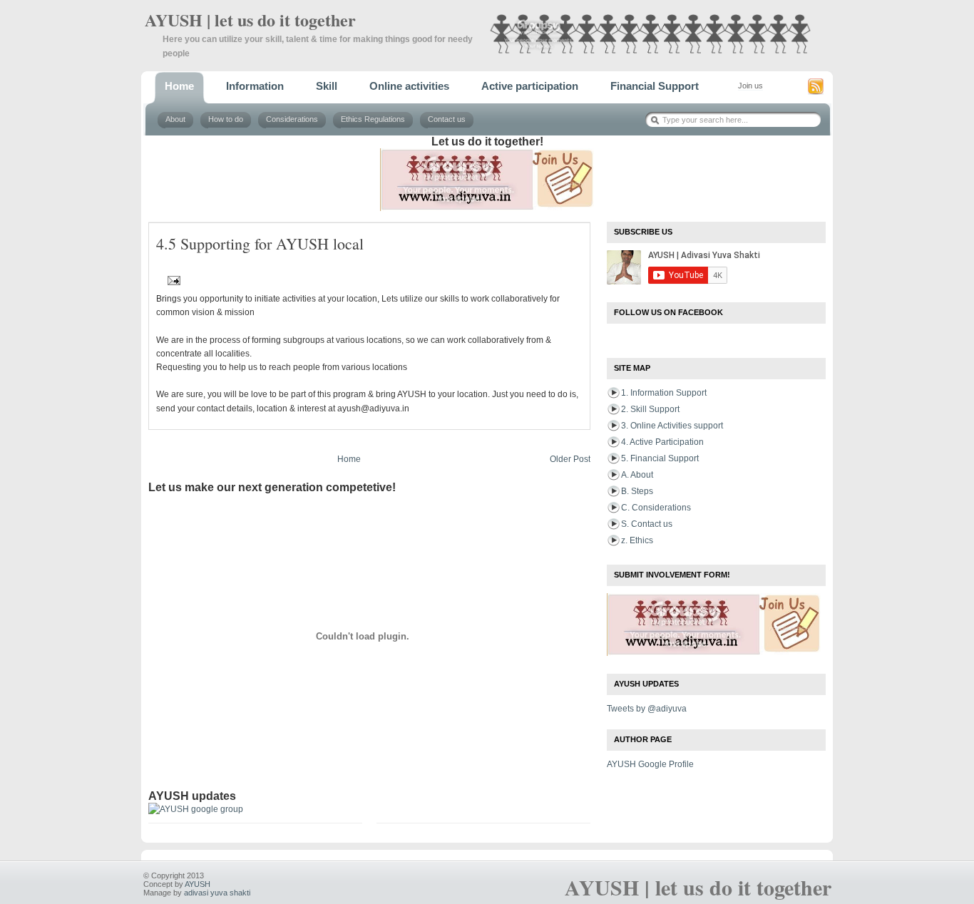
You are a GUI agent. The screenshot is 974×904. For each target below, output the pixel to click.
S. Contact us (646, 524)
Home (349, 459)
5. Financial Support (660, 458)
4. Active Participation (662, 442)
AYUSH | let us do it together (250, 19)
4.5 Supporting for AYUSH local (260, 243)
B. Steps (637, 491)
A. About (637, 475)
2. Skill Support (650, 409)
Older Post (570, 459)
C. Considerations (656, 508)
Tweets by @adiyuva (647, 709)
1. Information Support (664, 393)
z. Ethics (637, 540)
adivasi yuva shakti (217, 892)
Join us (750, 85)
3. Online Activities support (672, 426)
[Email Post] (172, 280)
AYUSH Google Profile (650, 764)
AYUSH (197, 884)
